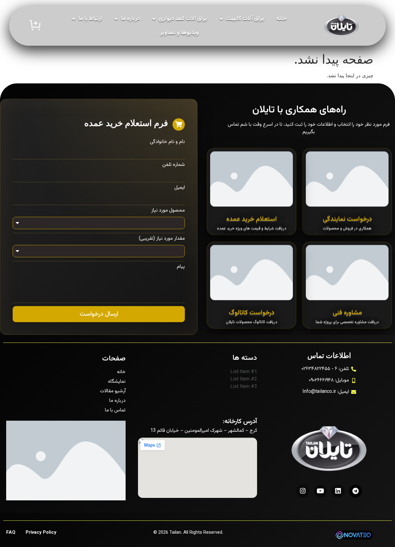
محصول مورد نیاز (168, 210)
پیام (181, 266)
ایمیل (179, 187)
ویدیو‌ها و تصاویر (179, 33)
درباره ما (130, 19)
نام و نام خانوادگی (167, 142)
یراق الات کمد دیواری (183, 19)
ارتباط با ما (90, 19)
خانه (281, 19)
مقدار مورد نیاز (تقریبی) (162, 238)
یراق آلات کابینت (245, 19)
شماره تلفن (173, 164)
